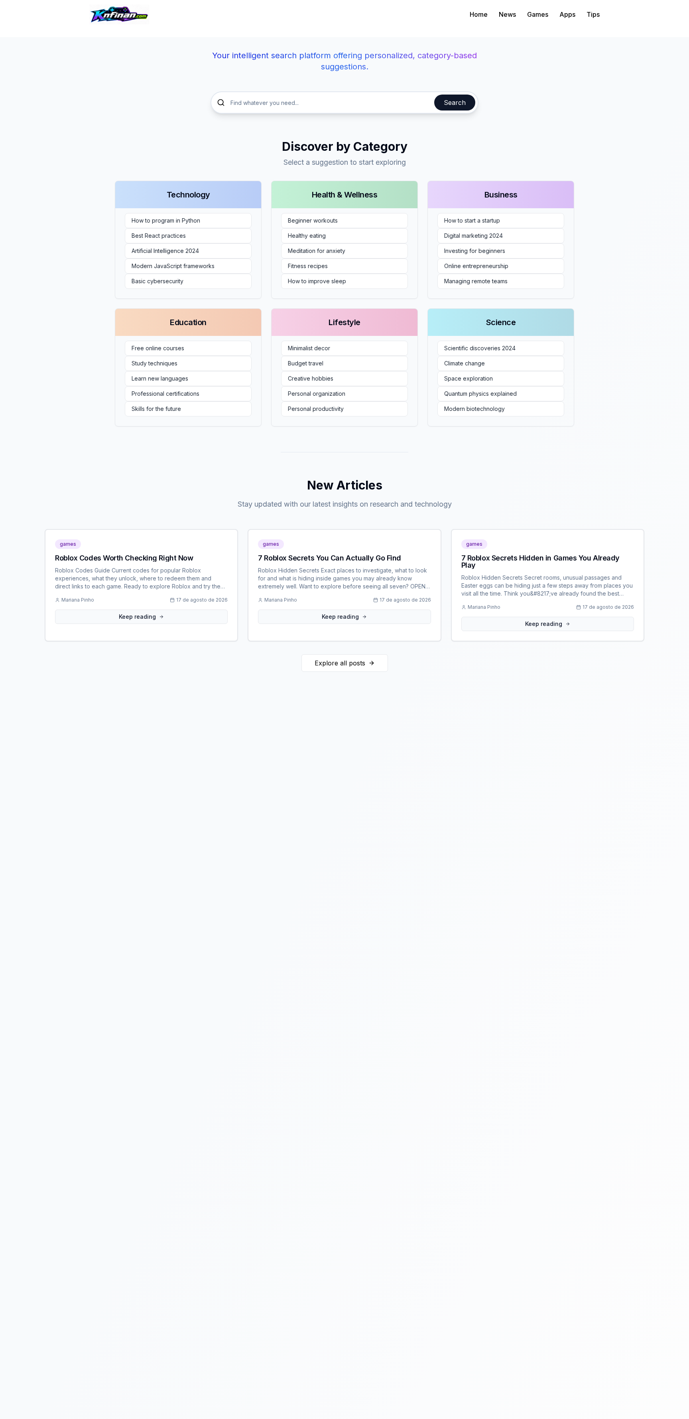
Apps (567, 14)
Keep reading (137, 616)
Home (479, 14)
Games (537, 14)
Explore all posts (340, 663)
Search (455, 103)
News (507, 14)
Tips (593, 14)
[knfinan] (119, 14)
